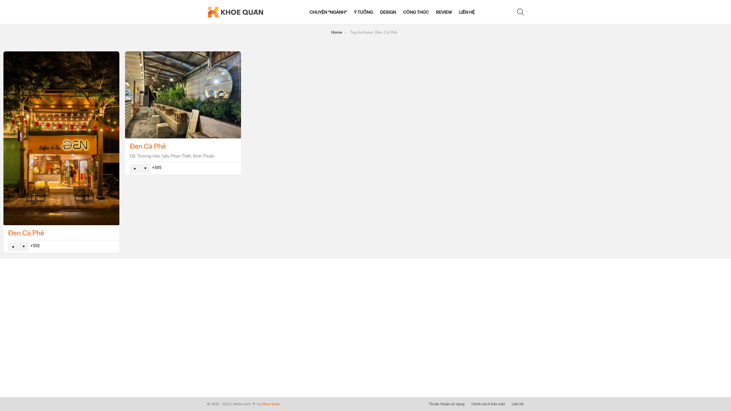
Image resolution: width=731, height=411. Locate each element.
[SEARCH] (520, 12)
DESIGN (388, 12)
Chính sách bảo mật (488, 404)
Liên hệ (518, 404)
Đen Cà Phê (26, 233)
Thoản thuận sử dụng (446, 404)
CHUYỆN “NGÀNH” (328, 12)
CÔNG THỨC (416, 12)
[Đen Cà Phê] (61, 138)
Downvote (24, 246)
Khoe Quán (271, 404)
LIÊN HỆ (467, 12)
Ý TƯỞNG (363, 12)
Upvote (13, 246)
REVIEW (444, 12)
